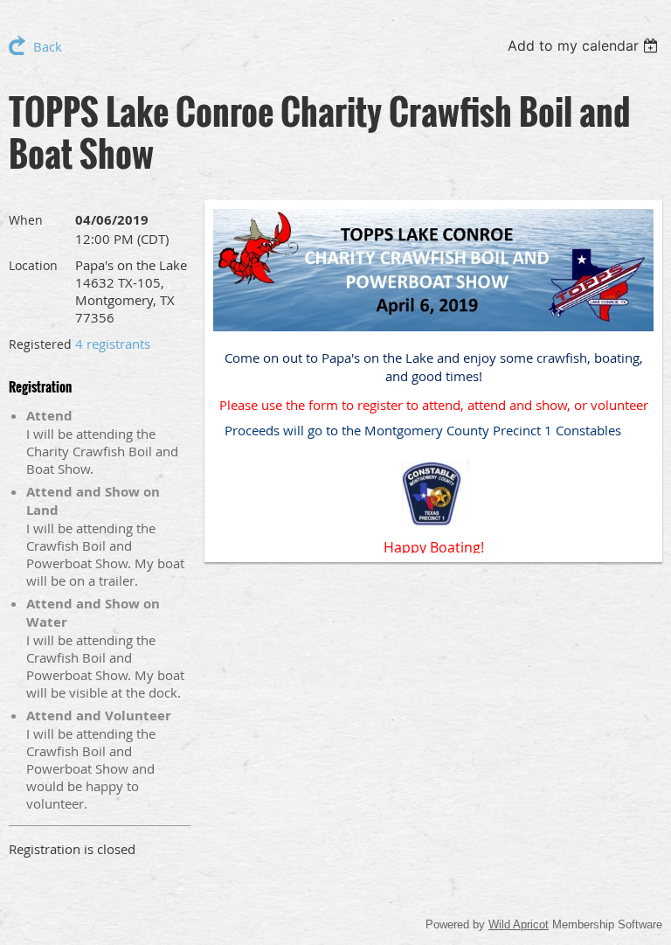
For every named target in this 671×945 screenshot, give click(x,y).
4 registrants (112, 343)
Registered (40, 344)
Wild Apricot (518, 924)
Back (47, 46)
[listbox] (585, 45)
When (26, 220)
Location (33, 265)
